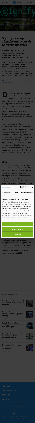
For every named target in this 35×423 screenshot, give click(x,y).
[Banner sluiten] (32, 187)
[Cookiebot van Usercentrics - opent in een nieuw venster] (21, 187)
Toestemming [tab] (6, 192)
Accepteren (17, 224)
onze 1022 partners (13, 202)
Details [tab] (16, 192)
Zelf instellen (16, 229)
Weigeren (17, 234)
